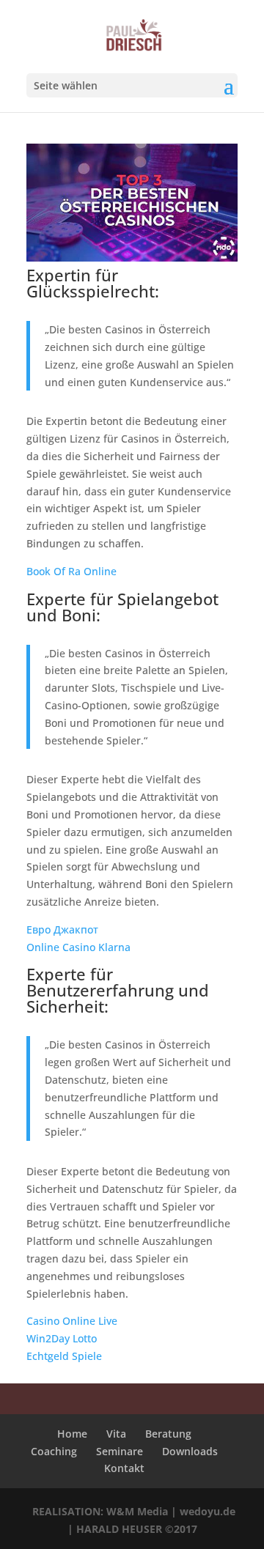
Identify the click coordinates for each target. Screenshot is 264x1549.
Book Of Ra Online (71, 571)
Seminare (119, 1451)
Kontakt (124, 1468)
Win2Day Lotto (61, 1338)
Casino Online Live (71, 1321)
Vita (116, 1434)
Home (72, 1434)
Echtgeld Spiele (64, 1356)
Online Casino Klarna (78, 947)
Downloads (190, 1451)
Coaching (54, 1451)
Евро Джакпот (62, 929)
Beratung (168, 1434)
